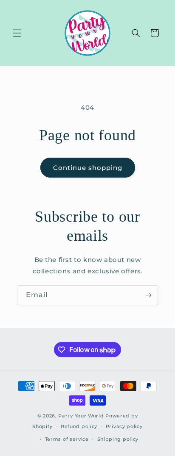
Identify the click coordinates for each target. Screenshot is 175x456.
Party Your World (81, 416)
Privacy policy (124, 426)
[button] (17, 33)
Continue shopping (87, 168)
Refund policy (79, 426)
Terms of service (67, 439)
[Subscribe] (148, 295)
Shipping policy (118, 439)
